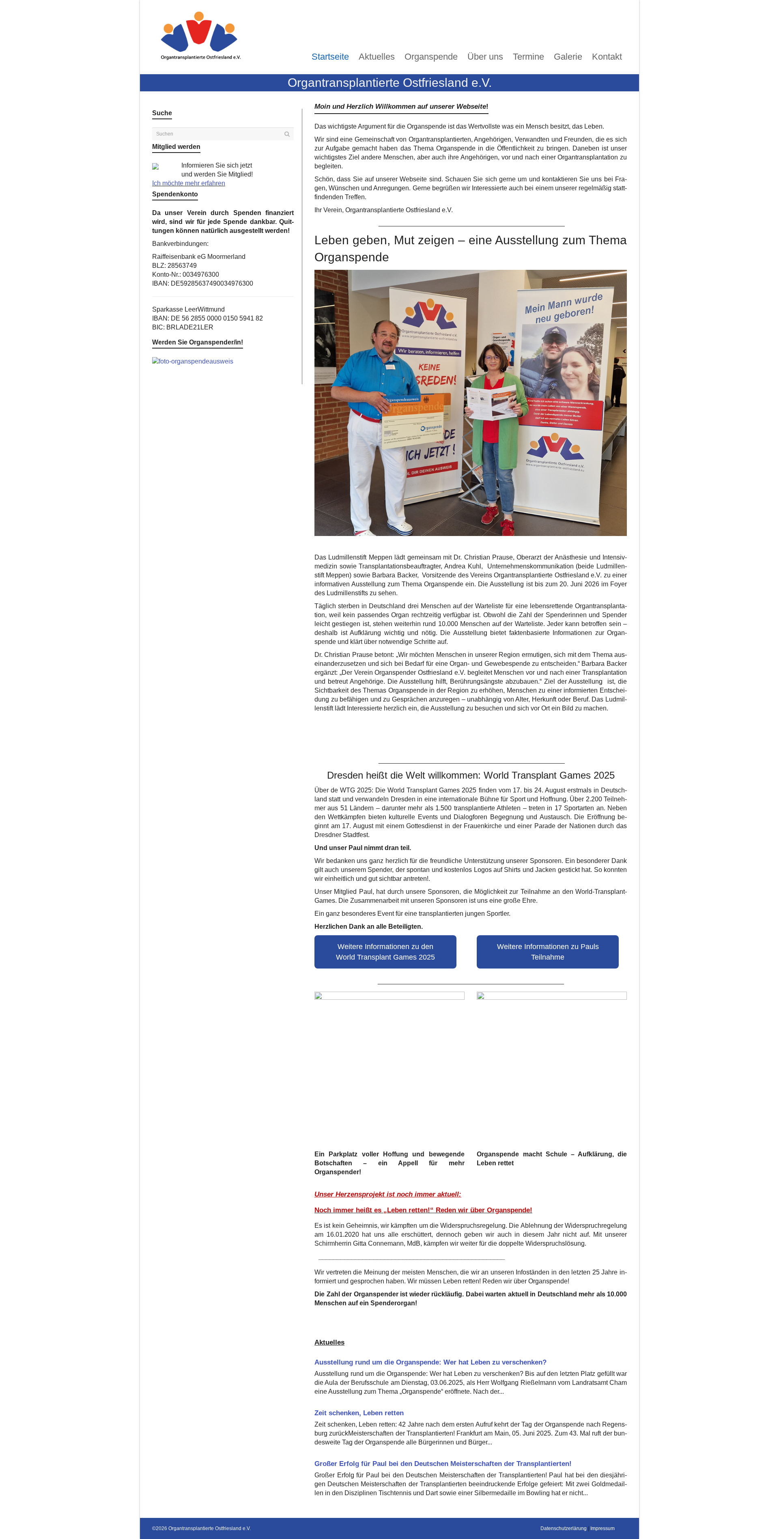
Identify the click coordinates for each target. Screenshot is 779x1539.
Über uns (485, 57)
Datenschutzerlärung (563, 1528)
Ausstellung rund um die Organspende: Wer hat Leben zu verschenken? (430, 1362)
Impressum (602, 1528)
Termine (528, 57)
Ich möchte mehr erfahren (188, 183)
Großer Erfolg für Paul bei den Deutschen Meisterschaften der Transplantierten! (443, 1464)
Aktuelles (377, 57)
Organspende (431, 57)
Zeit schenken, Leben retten (359, 1413)
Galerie (568, 57)
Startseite (330, 57)
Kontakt (607, 57)
